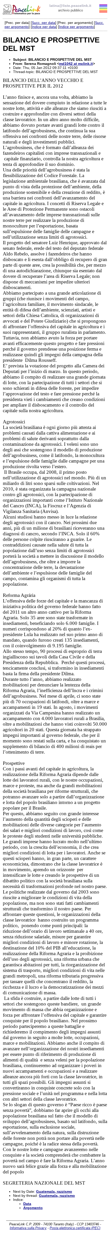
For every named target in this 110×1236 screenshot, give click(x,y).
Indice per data (44, 27)
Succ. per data (43, 23)
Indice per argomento (76, 27)
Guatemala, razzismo (54, 1191)
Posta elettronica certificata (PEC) (75, 1228)
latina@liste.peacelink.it (70, 6)
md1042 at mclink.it (76, 64)
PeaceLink (22, 9)
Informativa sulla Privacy (28, 1228)
